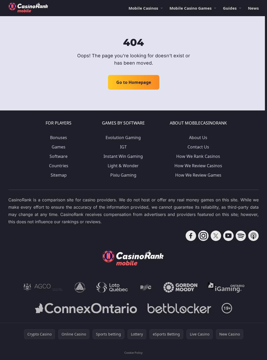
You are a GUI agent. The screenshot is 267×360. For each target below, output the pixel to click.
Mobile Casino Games (190, 8)
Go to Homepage (133, 82)
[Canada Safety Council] (80, 287)
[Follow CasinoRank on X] (216, 236)
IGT (123, 147)
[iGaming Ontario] (226, 287)
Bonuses (58, 137)
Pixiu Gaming (123, 175)
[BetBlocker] (179, 308)
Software (59, 156)
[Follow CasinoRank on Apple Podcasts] (253, 236)
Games (58, 147)
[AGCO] (43, 287)
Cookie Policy (133, 353)
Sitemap (59, 175)
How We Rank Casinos (198, 156)
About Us (198, 137)
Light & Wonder (123, 166)
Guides (229, 8)
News (253, 8)
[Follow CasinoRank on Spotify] (241, 236)
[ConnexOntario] (86, 308)
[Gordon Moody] (180, 287)
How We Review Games (198, 175)
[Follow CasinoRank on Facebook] (191, 236)
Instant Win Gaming (123, 156)
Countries (58, 166)
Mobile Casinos (143, 8)
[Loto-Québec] (112, 287)
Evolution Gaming (123, 137)
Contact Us (198, 147)
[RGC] (145, 287)
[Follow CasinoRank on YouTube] (228, 236)
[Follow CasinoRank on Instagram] (203, 236)
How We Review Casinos (198, 166)
